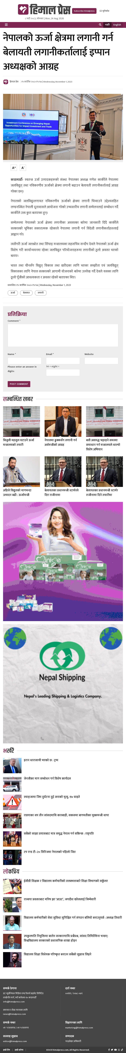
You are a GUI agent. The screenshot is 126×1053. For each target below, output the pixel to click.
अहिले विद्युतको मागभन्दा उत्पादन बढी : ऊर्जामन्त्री (17, 493)
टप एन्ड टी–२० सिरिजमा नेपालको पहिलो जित (50, 852)
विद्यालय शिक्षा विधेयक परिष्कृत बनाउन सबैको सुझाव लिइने (57, 954)
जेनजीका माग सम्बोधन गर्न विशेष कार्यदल (47, 778)
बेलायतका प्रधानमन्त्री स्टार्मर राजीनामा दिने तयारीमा (102, 493)
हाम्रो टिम (6, 1050)
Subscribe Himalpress (84, 11)
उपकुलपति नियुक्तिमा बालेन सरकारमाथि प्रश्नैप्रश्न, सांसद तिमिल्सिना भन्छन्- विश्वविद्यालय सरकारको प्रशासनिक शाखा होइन (66, 938)
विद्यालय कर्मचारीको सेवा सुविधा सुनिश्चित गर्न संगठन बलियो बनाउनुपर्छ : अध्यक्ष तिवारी (73, 917)
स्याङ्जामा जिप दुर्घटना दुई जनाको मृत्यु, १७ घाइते (52, 797)
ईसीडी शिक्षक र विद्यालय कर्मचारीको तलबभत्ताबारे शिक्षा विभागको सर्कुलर (66, 881)
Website (89, 354)
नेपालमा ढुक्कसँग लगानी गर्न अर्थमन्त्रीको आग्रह (61, 442)
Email (50, 354)
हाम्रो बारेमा (19, 1050)
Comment (14, 321)
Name (12, 354)
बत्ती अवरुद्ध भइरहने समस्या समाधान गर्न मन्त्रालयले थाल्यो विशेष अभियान (103, 445)
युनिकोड (105, 11)
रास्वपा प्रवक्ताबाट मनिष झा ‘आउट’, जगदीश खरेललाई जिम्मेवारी (60, 899)
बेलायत (26, 293)
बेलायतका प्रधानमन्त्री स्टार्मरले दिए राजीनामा (62, 493)
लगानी (41, 293)
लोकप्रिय (11, 871)
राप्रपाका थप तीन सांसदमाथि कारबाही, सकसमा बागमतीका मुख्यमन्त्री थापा (66, 815)
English (117, 25)
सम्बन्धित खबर (18, 399)
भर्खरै (107, 25)
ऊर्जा (13, 293)
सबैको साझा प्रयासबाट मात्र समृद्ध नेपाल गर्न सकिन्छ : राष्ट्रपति (59, 833)
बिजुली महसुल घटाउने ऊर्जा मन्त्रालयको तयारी (18, 442)
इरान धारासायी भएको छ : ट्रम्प (41, 760)
